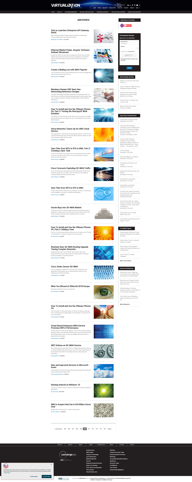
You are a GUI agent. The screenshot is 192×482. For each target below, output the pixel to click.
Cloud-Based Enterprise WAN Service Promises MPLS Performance (68, 327)
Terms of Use (110, 478)
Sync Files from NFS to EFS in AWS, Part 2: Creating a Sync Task (70, 149)
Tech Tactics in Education (94, 467)
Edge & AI (59, 12)
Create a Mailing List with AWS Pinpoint (69, 70)
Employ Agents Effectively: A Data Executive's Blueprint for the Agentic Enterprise (130, 234)
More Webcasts (124, 304)
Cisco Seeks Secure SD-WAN (64, 266)
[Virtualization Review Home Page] (66, 6)
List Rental (121, 444)
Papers (99, 7)
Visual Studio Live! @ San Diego (128, 119)
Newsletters (112, 7)
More (137, 7)
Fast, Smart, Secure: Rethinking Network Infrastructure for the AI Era (129, 298)
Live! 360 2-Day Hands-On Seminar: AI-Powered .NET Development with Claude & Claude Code (130, 193)
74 (101, 429)
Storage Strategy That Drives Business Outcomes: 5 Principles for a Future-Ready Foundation (130, 290)
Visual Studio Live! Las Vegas (128, 212)
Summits (132, 7)
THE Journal (90, 469)
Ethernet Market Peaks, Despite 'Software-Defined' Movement (70, 51)
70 (85, 429)
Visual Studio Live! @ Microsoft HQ (129, 219)
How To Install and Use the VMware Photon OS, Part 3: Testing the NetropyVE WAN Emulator (71, 111)
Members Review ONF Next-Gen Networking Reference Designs (66, 90)
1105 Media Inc (82, 478)
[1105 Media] (65, 460)
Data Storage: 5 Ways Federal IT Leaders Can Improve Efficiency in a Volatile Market (130, 248)
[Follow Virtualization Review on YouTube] (137, 5)
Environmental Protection (117, 454)
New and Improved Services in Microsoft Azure (69, 366)
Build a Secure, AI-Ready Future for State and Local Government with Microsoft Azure (129, 282)
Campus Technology (92, 454)
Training (126, 7)
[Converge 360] (67, 455)
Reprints (111, 444)
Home (94, 7)
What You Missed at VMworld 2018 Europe (70, 286)
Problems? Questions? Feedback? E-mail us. (101, 479)
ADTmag (112, 450)
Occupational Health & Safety (118, 459)
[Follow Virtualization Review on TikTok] (132, 5)
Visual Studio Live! (91, 472)
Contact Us (59, 444)
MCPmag (112, 456)
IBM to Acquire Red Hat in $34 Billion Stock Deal (71, 405)
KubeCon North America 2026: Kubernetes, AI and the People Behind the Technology (128, 94)
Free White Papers (125, 228)
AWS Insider (89, 452)
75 (105, 429)
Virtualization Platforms (118, 12)
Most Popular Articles (127, 77)
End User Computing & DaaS (87, 12)
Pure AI (88, 461)
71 (89, 429)
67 (73, 429)
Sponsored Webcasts (126, 268)
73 (97, 429)
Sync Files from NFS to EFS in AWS (67, 188)
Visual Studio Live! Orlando (127, 185)
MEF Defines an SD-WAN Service (66, 345)
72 (93, 429)
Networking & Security (103, 12)
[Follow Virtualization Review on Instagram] (134, 5)
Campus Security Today (117, 452)
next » (110, 429)
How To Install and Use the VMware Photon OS (71, 307)
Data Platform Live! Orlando (127, 179)
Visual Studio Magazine (117, 469)
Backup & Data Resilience (134, 12)
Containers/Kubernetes (71, 12)
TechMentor (113, 465)
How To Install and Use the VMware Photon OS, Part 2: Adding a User (71, 228)
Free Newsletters (101, 444)
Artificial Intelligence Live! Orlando (129, 157)
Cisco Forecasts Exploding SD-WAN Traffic (71, 168)
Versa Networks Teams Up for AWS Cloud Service (70, 130)
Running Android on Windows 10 (65, 385)
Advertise (119, 7)
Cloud (52, 12)
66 (69, 429)
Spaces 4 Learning (91, 465)
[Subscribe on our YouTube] (125, 27)
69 (81, 429)
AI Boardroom (90, 450)
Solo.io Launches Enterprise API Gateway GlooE (70, 31)
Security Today (114, 463)
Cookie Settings (34, 476)
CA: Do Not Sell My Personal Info (122, 478)
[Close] (51, 464)
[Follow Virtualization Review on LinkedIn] (128, 5)
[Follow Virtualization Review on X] (130, 5)
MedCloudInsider (91, 459)
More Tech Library (125, 260)
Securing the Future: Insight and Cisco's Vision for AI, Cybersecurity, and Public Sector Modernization (129, 274)
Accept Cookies (46, 476)
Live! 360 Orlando (124, 150)
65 (65, 429)
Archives (80, 444)
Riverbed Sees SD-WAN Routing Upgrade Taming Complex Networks (69, 248)
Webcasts (105, 7)
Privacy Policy (131, 51)
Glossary (132, 444)
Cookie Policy (101, 478)
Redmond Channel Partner (94, 463)
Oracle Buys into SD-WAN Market (66, 207)
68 (77, 429)
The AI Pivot (113, 467)
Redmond (113, 461)
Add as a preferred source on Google (121, 5)
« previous (58, 429)
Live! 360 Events (91, 456)
